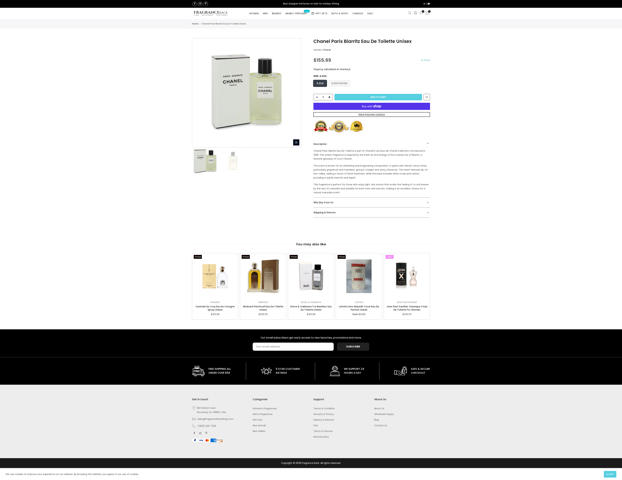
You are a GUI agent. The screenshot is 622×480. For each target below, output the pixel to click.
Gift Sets (257, 419)
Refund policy (321, 436)
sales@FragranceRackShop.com (215, 419)
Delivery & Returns (323, 419)
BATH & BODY (340, 13)
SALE (370, 13)
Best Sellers (259, 431)
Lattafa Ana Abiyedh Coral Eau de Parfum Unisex (359, 308)
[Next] (295, 93)
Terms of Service (323, 431)
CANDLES (357, 13)
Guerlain (215, 302)
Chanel (327, 49)
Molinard (263, 302)
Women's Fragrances (265, 408)
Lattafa (359, 302)
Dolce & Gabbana (311, 302)
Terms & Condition (324, 408)
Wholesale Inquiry (384, 414)
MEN (265, 13)
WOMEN (254, 13)
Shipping (318, 69)
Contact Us (380, 425)
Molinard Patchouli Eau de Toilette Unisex (263, 308)
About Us (379, 408)
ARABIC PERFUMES (297, 12)
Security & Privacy (323, 414)
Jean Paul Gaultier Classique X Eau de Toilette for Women (406, 308)
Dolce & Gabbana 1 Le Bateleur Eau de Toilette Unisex (311, 308)
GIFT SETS (321, 13)
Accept (610, 474)
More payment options (372, 114)
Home (195, 23)
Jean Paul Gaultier (407, 302)
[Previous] (198, 93)
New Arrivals (259, 425)
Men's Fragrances (262, 414)
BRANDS (276, 13)
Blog (376, 419)
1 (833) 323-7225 (206, 426)
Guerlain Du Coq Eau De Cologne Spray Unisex (215, 308)
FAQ (315, 425)
